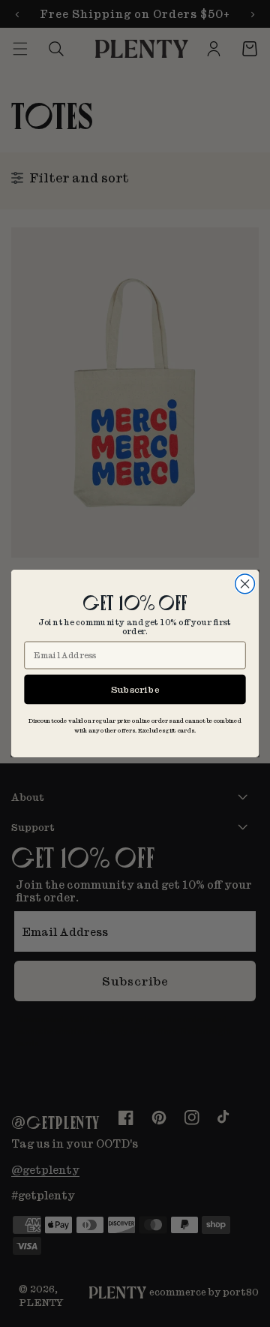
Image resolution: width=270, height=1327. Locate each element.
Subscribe (135, 689)
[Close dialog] (245, 584)
